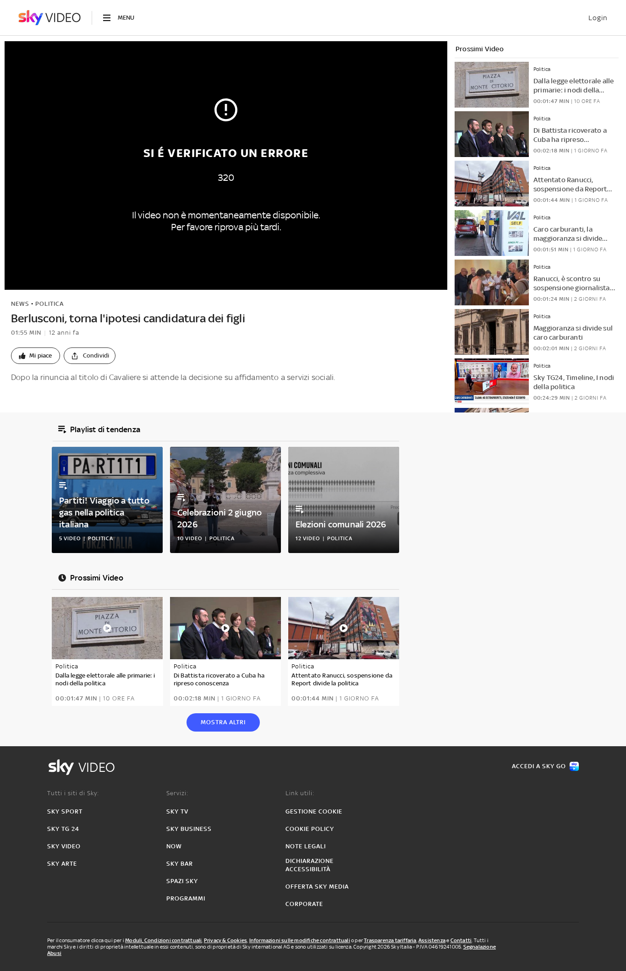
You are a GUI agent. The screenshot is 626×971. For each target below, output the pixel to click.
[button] (35, 355)
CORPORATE (304, 903)
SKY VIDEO (64, 846)
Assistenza (431, 940)
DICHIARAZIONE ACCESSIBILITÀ (310, 865)
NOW (174, 846)
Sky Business (189, 828)
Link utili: (300, 793)
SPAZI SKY (182, 881)
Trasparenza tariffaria (390, 940)
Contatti (461, 940)
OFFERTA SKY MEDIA (317, 886)
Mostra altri (223, 722)
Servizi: (177, 793)
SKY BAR (179, 863)
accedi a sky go (539, 766)
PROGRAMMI (185, 898)
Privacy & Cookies (225, 940)
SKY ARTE (62, 863)
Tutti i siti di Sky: (73, 793)
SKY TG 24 (63, 828)
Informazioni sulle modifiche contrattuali (299, 940)
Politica (49, 303)
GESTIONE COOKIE (314, 811)
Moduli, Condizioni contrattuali (163, 940)
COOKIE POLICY (310, 828)
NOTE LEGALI (306, 846)
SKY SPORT (64, 811)
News (20, 303)
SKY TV (177, 811)
